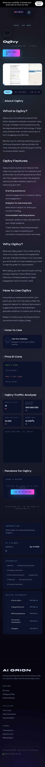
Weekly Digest (8, 738)
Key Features (20, 92)
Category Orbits (9, 694)
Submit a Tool (8, 734)
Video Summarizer (9, 714)
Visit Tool (11, 52)
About (8, 92)
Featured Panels (9, 698)
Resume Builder (8, 718)
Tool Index (26, 25)
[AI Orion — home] (19, 12)
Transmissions (8, 730)
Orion (16, 25)
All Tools (6, 691)
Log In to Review (22, 492)
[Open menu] (29, 12)
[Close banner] (41, 3)
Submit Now (39, 3)
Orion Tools (7, 710)
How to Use (35, 92)
